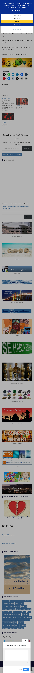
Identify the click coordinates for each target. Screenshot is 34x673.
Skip (20, 669)
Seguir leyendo (17, 29)
